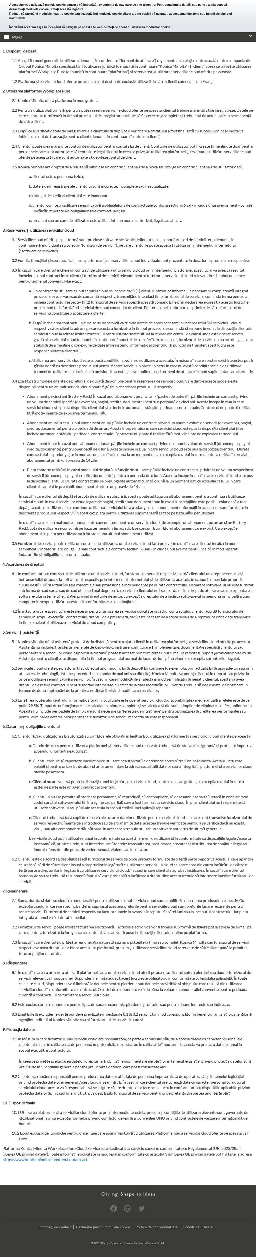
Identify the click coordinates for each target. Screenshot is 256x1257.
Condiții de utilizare (198, 1227)
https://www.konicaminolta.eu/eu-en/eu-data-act (45, 1159)
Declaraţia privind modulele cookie (103, 1227)
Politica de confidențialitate (157, 1227)
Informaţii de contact (54, 1227)
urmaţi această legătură (67, 9)
